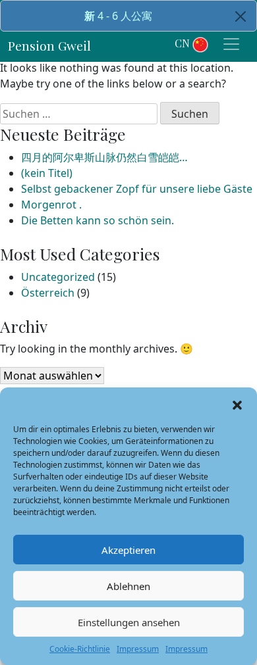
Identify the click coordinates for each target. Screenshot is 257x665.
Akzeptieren (128, 549)
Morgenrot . (51, 204)
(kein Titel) (46, 173)
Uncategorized (58, 277)
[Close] (240, 16)
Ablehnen (128, 586)
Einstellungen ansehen (129, 622)
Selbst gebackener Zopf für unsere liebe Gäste (136, 189)
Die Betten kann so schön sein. (97, 220)
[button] (237, 403)
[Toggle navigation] (231, 44)
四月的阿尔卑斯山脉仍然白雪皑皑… (104, 157)
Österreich (47, 292)
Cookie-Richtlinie (79, 648)
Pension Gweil (49, 45)
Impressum (138, 648)
